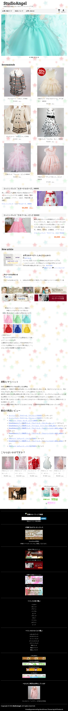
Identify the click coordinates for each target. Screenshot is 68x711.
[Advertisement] (50, 318)
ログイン (63, 12)
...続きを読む (49, 265)
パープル (34, 611)
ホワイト (34, 622)
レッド (34, 624)
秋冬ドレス (34, 645)
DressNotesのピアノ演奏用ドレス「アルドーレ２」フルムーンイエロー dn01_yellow (36, 428)
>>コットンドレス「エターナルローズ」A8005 (17, 204)
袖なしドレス (34, 650)
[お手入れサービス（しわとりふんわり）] (13, 260)
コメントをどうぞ (59, 268)
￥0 (59, 12)
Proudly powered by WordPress (36, 709)
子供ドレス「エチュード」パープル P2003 (22, 438)
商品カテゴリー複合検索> (34, 521)
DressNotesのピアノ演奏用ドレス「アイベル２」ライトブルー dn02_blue (32, 425)
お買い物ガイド (7, 11)
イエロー (34, 604)
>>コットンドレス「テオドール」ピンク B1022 (49, 233)
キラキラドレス (34, 636)
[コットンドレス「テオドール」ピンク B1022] (18, 233)
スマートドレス (34, 643)
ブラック (34, 615)
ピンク (34, 613)
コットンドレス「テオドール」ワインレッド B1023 (25, 415)
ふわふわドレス (34, 634)
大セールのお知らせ (11, 274)
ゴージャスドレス (34, 641)
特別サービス (48, 268)
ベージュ (34, 620)
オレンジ (34, 606)
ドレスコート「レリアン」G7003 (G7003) (34, 701)
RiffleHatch (59, 709)
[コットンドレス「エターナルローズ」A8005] (50, 206)
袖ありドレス (34, 647)
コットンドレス (34, 638)
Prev (3, 457)
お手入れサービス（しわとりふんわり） (37, 255)
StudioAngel (15, 3)
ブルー (34, 618)
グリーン (34, 609)
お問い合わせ (30, 11)
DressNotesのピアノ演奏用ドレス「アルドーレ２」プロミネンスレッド (31, 423)
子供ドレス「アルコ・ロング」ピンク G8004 (23, 420)
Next (65, 457)
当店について (19, 11)
